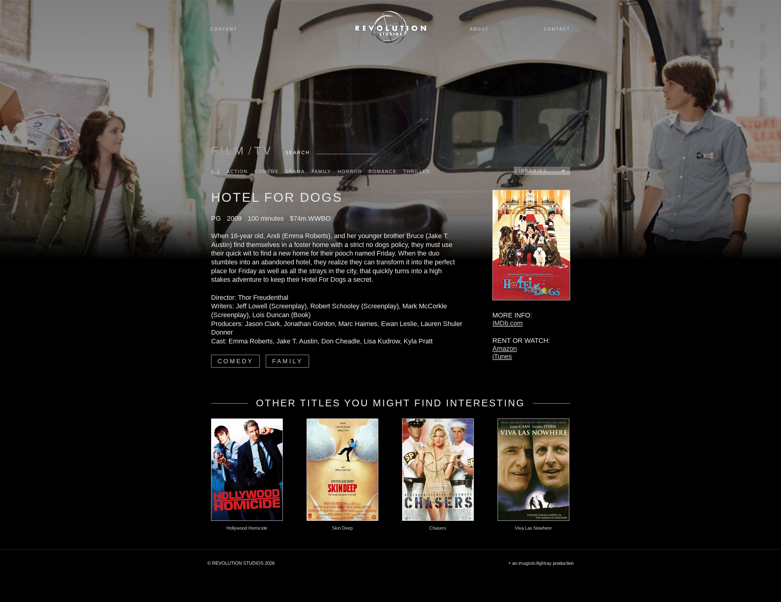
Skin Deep (342, 528)
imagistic (527, 563)
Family (321, 171)
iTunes (502, 356)
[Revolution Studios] (390, 45)
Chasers (437, 528)
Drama (295, 171)
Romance (383, 171)
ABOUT (479, 29)
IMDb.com (507, 323)
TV (263, 150)
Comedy (266, 171)
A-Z (215, 171)
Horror (350, 171)
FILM (228, 150)
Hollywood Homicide (246, 528)
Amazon (504, 348)
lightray (544, 563)
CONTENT (223, 29)
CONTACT (557, 29)
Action (237, 171)
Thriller (416, 171)
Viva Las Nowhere (533, 528)
